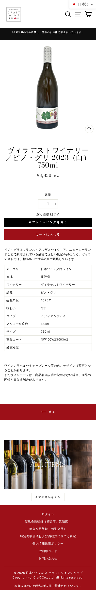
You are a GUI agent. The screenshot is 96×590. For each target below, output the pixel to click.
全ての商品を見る (48, 497)
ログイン (48, 514)
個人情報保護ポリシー (48, 543)
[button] (82, 4)
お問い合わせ (48, 558)
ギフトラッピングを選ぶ (48, 222)
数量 (48, 194)
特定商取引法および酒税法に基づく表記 (48, 536)
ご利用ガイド (48, 551)
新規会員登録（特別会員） (47, 529)
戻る (51, 411)
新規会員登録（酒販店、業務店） (48, 521)
